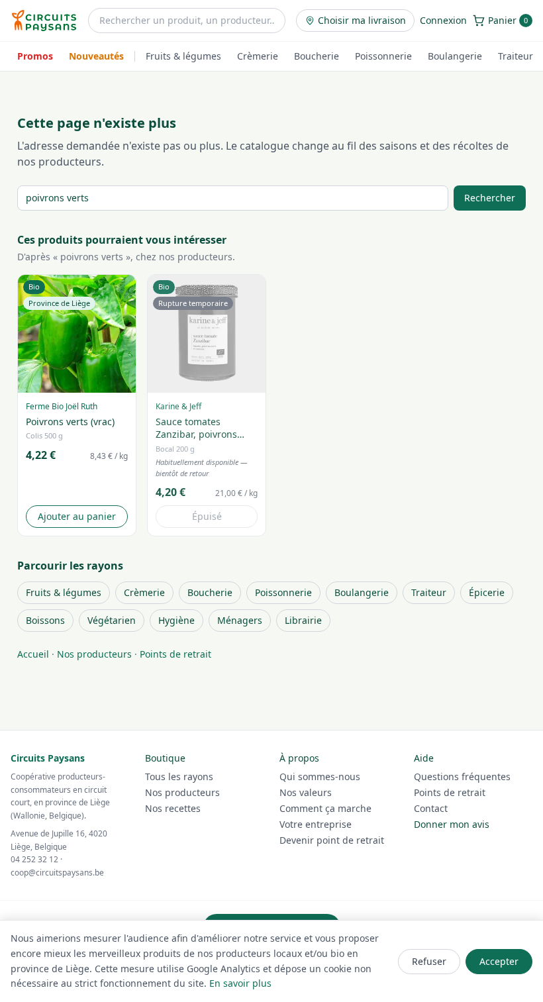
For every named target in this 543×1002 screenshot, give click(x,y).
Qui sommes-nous (319, 776)
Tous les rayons (179, 776)
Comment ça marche (325, 808)
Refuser (429, 961)
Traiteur (515, 56)
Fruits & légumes (183, 56)
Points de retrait (175, 654)
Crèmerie (257, 56)
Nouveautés (96, 56)
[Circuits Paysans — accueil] (44, 20)
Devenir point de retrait (331, 840)
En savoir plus (240, 983)
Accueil (33, 654)
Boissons (45, 620)
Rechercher (489, 197)
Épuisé (207, 516)
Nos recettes (173, 808)
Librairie (303, 620)
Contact (431, 808)
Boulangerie (455, 56)
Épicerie (487, 592)
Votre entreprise (315, 824)
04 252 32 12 (34, 859)
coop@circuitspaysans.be (57, 872)
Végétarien (111, 620)
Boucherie (316, 56)
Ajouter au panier (77, 516)
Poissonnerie (383, 56)
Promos (35, 56)
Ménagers (239, 620)
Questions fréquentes (462, 776)
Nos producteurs (94, 654)
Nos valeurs (305, 792)
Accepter (498, 961)
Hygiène (176, 620)
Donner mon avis (451, 824)
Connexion (443, 20)
